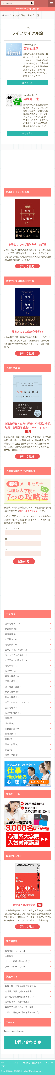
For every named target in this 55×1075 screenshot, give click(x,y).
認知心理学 (12, 707)
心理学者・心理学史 (16, 660)
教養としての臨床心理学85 (27, 331)
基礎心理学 (12, 676)
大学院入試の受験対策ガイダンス (20, 996)
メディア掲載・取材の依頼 (17, 961)
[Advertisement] (27, 168)
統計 (8, 718)
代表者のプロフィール (15, 951)
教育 (8, 749)
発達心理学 (12, 692)
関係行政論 (12, 728)
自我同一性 (31, 99)
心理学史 (10, 671)
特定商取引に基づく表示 (33, 1063)
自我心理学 (31, 48)
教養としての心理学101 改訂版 (27, 244)
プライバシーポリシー (15, 966)
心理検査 (11, 639)
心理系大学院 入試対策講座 (18, 991)
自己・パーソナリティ (17, 702)
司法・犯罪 (11, 744)
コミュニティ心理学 (16, 655)
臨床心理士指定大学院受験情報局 (20, 986)
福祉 (8, 739)
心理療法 (11, 644)
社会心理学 (12, 697)
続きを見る (27, 83)
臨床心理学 (12, 623)
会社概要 (9, 956)
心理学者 (11, 665)
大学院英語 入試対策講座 (17, 1002)
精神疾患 (11, 628)
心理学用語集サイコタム (20, 1071)
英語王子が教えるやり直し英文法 (20, 1007)
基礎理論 (11, 634)
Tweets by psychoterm (14, 1031)
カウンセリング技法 (16, 650)
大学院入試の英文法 (24, 904)
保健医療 (10, 734)
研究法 (9, 723)
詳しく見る (27, 266)
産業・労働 (11, 755)
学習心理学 (11, 681)
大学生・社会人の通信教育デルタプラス (23, 1012)
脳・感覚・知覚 (14, 686)
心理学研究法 (13, 713)
